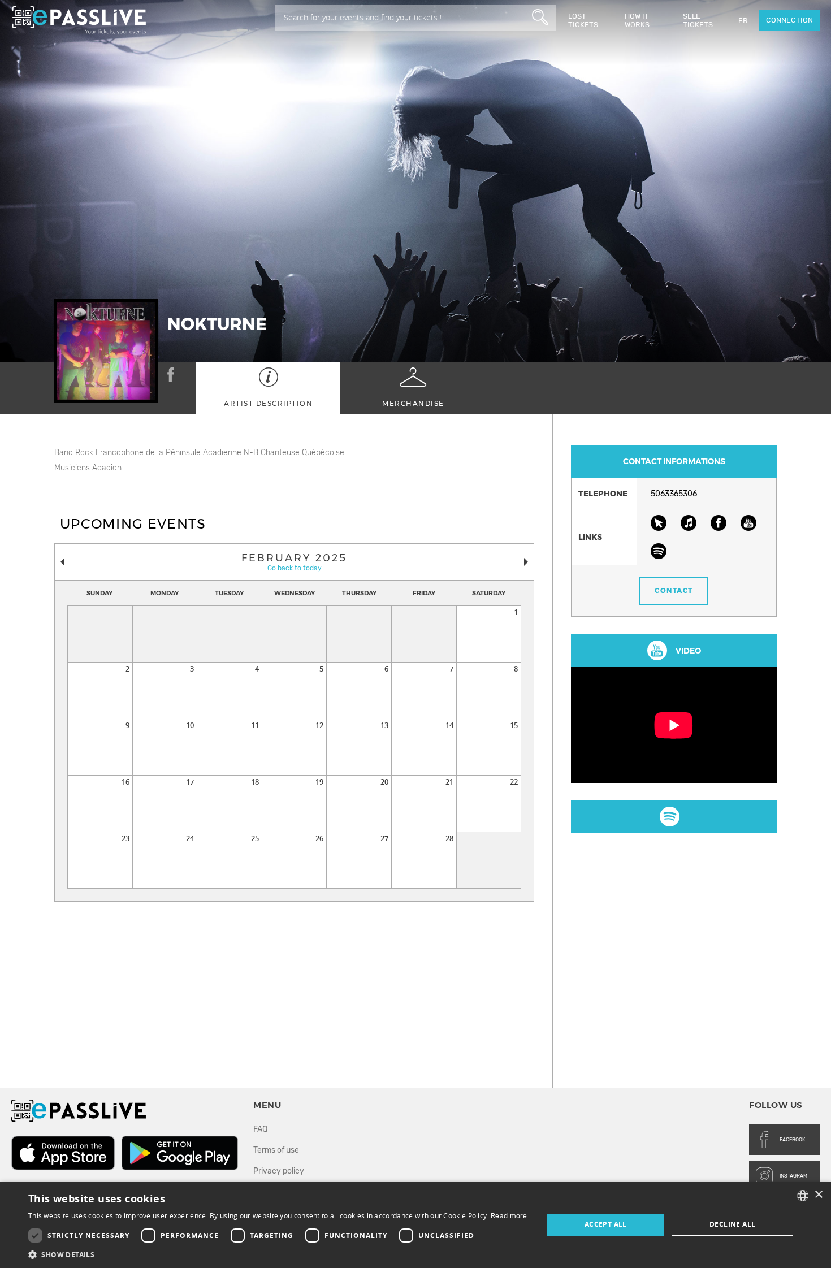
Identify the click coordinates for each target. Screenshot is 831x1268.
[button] (277, 1254)
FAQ (260, 1129)
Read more (509, 1216)
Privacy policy (278, 1171)
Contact (674, 590)
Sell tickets (698, 20)
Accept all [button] (606, 1224)
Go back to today (294, 568)
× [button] (818, 1195)
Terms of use (276, 1150)
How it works (637, 20)
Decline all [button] (732, 1224)
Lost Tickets (583, 20)
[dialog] (415, 1225)
